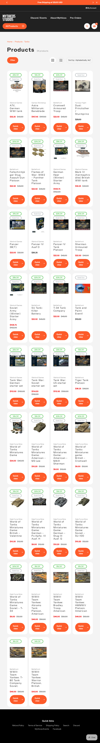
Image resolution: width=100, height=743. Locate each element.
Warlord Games (16, 103)
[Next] (93, 2)
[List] (61, 60)
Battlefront (57, 103)
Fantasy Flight (80, 103)
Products (18, 41)
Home (9, 41)
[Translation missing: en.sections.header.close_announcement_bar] (96, 2)
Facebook (57, 729)
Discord (76, 725)
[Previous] (7, 2)
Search (66, 725)
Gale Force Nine (16, 444)
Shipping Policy (52, 725)
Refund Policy (18, 725)
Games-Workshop (39, 103)
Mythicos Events (42, 729)
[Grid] (52, 60)
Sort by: (71, 60)
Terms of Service (35, 725)
